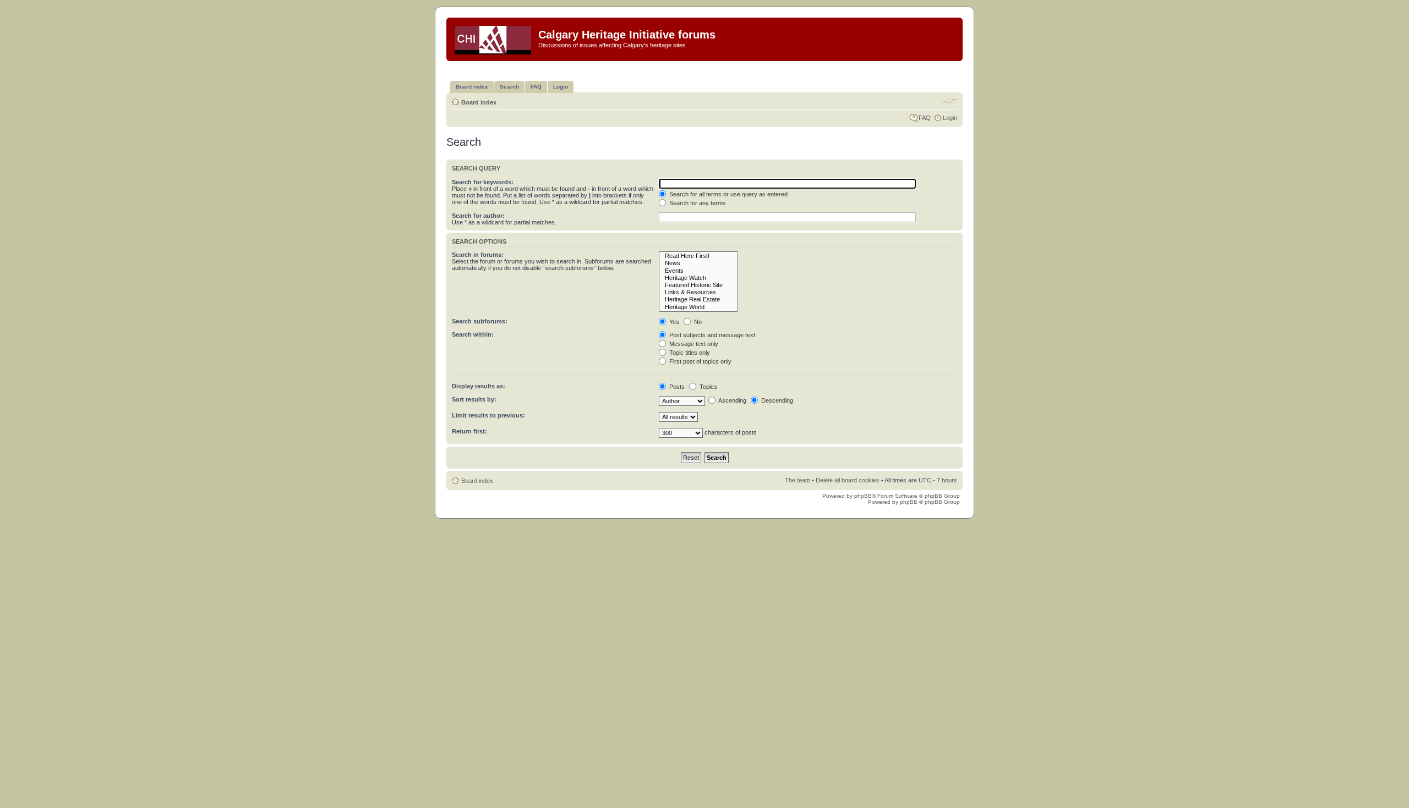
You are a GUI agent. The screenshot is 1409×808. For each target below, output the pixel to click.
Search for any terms (697, 203)
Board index (478, 102)
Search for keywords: (483, 182)
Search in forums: (478, 254)
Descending (776, 400)
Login (950, 117)
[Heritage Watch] (698, 278)
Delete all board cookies (848, 480)
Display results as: (478, 386)
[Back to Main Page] (493, 38)
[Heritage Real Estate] (698, 299)
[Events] (698, 270)
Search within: (473, 334)
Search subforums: (479, 321)
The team (797, 480)
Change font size (949, 100)
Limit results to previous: (488, 415)
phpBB (863, 496)
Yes (673, 321)
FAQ (925, 117)
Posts (676, 386)
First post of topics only (699, 361)
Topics (707, 386)
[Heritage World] (698, 307)
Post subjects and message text (711, 335)
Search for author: (478, 215)
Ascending (731, 400)
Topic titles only (689, 352)
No (697, 321)
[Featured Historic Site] (698, 285)
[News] (698, 263)
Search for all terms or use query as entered (728, 194)
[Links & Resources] (698, 292)
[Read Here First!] (698, 256)
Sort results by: (474, 399)
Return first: (469, 431)
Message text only (693, 343)
